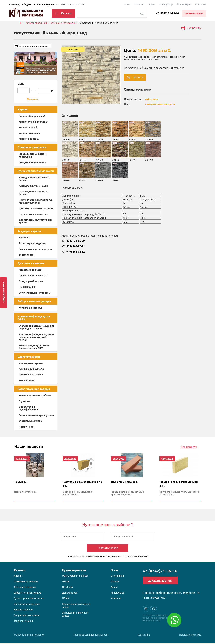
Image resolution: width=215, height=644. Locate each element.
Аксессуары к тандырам (32, 243)
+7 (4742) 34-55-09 (73, 240)
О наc (127, 4)
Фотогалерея (184, 4)
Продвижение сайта (190, 634)
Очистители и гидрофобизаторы (29, 408)
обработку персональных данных (135, 556)
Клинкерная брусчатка (31, 369)
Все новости (189, 446)
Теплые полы (26, 380)
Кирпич (23, 109)
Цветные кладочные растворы (36, 208)
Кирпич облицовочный (32, 116)
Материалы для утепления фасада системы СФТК (34, 346)
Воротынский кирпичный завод (76, 605)
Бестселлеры (26, 254)
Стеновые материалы (32, 147)
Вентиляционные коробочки (35, 395)
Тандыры (24, 237)
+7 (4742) (160, 571)
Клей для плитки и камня (33, 186)
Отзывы (139, 4)
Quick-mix (67, 587)
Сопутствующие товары (34, 388)
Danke (65, 581)
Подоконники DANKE (31, 374)
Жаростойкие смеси (30, 270)
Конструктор (166, 4)
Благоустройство (29, 356)
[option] (35, 63)
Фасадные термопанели (32, 162)
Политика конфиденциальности (90, 634)
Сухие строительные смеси (36, 170)
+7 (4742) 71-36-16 (167, 13)
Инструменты (26, 426)
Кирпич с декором (29, 139)
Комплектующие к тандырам (35, 249)
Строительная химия (31, 421)
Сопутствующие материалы (34, 292)
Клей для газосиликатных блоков (34, 179)
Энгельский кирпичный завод (75, 614)
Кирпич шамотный (29, 133)
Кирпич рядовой (28, 127)
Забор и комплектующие (34, 301)
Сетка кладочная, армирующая (36, 415)
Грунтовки (25, 401)
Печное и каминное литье (33, 275)
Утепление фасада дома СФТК (34, 318)
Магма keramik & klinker (75, 575)
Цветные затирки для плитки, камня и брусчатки (36, 201)
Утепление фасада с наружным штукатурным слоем (36, 327)
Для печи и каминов (31, 263)
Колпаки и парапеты (30, 307)
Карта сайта (143, 634)
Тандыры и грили (29, 231)
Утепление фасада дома (27, 604)
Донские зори (69, 592)
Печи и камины (27, 287)
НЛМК (65, 598)
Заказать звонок (107, 548)
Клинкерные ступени (31, 363)
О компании (117, 575)
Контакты (200, 4)
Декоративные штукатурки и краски (35, 221)
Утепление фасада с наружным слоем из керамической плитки (36, 337)
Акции (151, 4)
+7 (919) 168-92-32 (73, 251)
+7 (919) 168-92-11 (73, 246)
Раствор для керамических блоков (34, 193)
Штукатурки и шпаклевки (33, 214)
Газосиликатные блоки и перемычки (33, 155)
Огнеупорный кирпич (31, 281)
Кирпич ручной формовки (33, 121)
